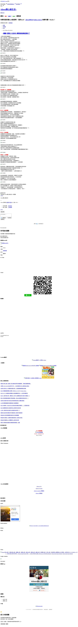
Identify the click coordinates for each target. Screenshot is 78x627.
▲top (1, 209)
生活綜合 (10, 205)
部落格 (4, 26)
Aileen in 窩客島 (39, 493)
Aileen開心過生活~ (8, 9)
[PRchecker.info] (39, 606)
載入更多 (2, 211)
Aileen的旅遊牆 (39, 430)
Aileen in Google (39, 488)
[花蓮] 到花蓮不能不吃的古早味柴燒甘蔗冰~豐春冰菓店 (12, 400)
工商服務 (10, 207)
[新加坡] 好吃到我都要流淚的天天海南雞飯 (9, 415)
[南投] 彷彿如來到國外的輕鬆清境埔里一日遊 (10, 422)
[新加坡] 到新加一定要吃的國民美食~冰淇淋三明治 (11, 417)
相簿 (4, 25)
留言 (11, 202)
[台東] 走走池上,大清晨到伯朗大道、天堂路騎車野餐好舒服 (13, 388)
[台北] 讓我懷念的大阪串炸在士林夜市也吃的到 (10, 407)
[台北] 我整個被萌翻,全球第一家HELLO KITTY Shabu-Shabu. (13, 390)
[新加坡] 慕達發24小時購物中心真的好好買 (9, 420)
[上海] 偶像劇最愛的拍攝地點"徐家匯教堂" (9, 403)
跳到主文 (2, 12)
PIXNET (30, 609)
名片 (4, 28)
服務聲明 (50, 609)
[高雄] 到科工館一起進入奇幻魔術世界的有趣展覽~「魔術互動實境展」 (15, 383)
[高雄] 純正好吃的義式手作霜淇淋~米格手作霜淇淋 (11, 412)
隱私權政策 (46, 609)
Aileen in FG (39, 486)
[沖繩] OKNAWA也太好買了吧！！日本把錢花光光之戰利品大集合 (14, 386)
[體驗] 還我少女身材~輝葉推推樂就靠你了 (16, 33)
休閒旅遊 (10, 22)
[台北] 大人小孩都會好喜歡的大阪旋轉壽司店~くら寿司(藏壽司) (14, 393)
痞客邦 (7, 202)
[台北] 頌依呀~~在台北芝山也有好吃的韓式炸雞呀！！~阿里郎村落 (14, 405)
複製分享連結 (39, 435)
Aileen (1, 195)
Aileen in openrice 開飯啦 (39, 490)
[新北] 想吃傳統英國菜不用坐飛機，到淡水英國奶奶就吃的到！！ (14, 398)
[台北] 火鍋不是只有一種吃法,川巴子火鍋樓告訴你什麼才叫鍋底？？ (15, 395)
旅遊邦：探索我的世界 (39, 433)
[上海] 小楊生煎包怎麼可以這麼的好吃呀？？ (10, 410)
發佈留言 (2, 219)
